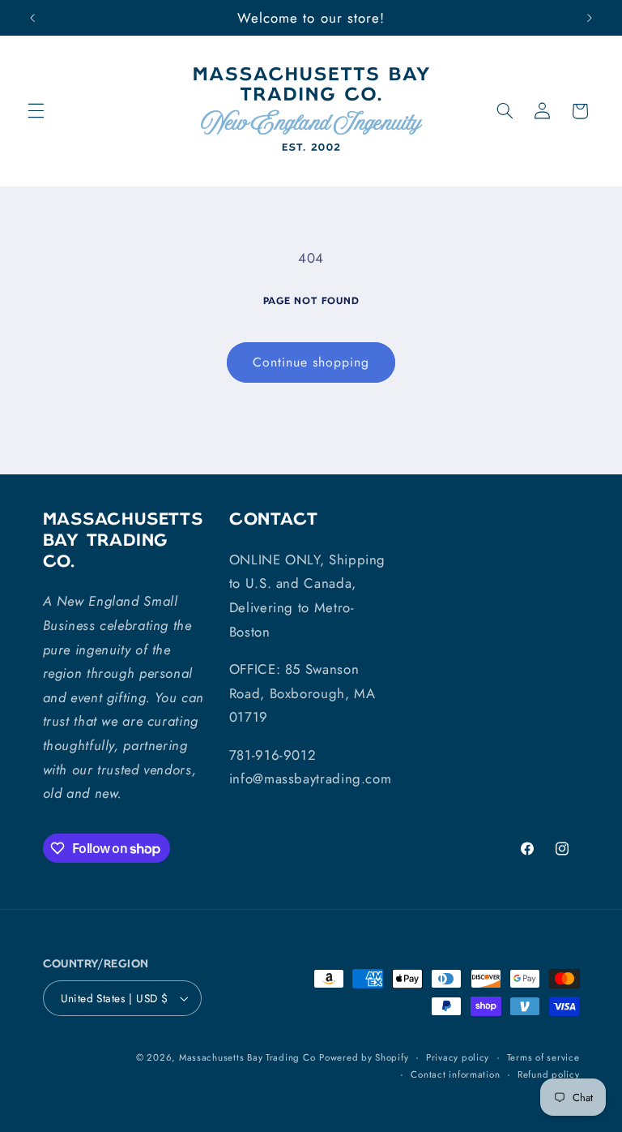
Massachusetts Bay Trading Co (247, 1057)
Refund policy (549, 1074)
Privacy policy (457, 1057)
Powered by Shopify (363, 1057)
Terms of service (543, 1057)
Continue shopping (311, 362)
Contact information (455, 1074)
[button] (35, 111)
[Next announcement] (589, 18)
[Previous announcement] (32, 18)
